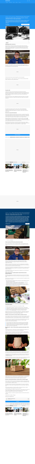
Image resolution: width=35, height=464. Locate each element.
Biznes (16, 2)
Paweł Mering (7, 24)
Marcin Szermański (11, 412)
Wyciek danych (7, 44)
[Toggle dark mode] (27, 1)
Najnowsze (10, 2)
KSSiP (27, 118)
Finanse (20, 2)
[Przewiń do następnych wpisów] (29, 167)
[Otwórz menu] (28, 0)
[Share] (28, 40)
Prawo (14, 2)
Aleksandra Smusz (8, 223)
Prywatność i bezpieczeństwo (25, 24)
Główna (7, 2)
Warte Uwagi (23, 405)
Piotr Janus (18, 412)
